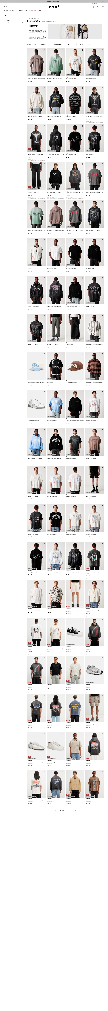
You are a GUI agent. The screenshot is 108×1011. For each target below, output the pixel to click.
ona (5, 7)
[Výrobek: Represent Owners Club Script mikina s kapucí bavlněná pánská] (56, 214)
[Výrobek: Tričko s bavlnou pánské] (94, 138)
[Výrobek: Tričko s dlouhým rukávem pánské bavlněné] (36, 594)
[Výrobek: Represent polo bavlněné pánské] (75, 100)
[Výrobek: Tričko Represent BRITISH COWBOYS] (36, 138)
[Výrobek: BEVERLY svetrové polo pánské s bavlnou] (56, 670)
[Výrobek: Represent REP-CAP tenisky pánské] (75, 632)
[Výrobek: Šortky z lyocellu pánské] (94, 480)
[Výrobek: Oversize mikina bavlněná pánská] (56, 556)
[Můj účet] (94, 7)
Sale (35, 10)
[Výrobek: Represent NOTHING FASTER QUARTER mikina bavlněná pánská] (56, 784)
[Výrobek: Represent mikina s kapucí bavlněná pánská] (36, 100)
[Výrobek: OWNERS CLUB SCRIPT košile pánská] (94, 594)
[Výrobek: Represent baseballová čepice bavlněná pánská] (36, 366)
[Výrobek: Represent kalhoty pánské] (75, 328)
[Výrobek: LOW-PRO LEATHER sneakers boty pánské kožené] (36, 746)
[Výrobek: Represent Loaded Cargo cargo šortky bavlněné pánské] (94, 708)
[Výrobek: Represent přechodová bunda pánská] (36, 290)
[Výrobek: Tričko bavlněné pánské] (75, 138)
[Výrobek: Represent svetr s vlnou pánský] (94, 252)
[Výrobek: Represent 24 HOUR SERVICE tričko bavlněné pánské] (56, 708)
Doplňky (21, 10)
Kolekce (31, 10)
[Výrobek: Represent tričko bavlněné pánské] (94, 290)
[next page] (75, 810)
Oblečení (11, 10)
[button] (32, 44)
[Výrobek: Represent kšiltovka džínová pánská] (75, 366)
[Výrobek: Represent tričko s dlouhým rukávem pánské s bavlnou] (94, 328)
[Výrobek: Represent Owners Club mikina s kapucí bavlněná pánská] (56, 62)
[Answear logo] (54, 7)
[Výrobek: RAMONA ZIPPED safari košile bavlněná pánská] (75, 746)
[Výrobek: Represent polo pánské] (36, 252)
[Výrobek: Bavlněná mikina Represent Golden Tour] (75, 176)
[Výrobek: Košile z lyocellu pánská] (36, 556)
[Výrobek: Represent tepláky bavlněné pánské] (56, 328)
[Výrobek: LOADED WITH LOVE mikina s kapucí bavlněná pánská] (94, 632)
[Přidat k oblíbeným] (44, 50)
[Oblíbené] (98, 7)
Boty (16, 10)
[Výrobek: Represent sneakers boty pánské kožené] (36, 404)
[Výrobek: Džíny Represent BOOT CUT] (36, 176)
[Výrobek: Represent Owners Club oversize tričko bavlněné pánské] (94, 176)
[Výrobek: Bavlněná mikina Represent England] (56, 176)
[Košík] (103, 7)
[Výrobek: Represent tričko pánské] (56, 366)
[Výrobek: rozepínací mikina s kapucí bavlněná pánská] (56, 138)
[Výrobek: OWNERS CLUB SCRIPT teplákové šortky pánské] (75, 594)
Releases (39, 10)
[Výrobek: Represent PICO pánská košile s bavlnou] (75, 670)
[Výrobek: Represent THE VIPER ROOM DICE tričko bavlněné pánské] (94, 556)
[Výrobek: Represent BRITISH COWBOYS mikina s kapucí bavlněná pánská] (94, 100)
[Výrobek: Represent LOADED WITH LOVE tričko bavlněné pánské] (56, 632)
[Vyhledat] (89, 7)
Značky (26, 10)
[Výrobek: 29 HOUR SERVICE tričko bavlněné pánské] (36, 784)
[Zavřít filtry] (102, 1)
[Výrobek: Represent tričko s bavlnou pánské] (75, 62)
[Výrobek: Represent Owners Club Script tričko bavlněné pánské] (36, 62)
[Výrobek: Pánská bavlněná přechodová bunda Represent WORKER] (75, 784)
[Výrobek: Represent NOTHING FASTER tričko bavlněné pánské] (36, 708)
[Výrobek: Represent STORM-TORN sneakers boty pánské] (94, 670)
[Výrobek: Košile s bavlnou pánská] (56, 594)
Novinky (6, 10)
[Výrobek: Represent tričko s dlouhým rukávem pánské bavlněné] (94, 366)
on (9, 7)
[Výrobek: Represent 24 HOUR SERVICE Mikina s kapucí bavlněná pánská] (94, 746)
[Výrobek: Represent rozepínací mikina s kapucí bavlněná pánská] (75, 404)
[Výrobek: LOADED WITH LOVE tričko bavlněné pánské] (36, 670)
